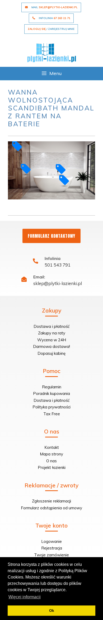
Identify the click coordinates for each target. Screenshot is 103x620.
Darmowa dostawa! (51, 346)
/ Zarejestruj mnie (51, 29)
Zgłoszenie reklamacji (51, 501)
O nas (51, 460)
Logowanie (51, 541)
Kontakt (51, 447)
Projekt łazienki (51, 467)
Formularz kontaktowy (51, 236)
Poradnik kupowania (51, 393)
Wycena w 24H (51, 339)
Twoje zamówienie (51, 554)
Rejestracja (51, 548)
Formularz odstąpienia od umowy (51, 507)
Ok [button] (51, 610)
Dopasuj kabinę (51, 353)
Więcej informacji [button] (24, 597)
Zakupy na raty (51, 332)
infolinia (54, 18)
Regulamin (51, 386)
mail (54, 7)
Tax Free (51, 413)
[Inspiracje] (51, 52)
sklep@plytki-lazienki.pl (57, 283)
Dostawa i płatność (51, 326)
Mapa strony (51, 453)
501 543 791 (58, 265)
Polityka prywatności (51, 406)
